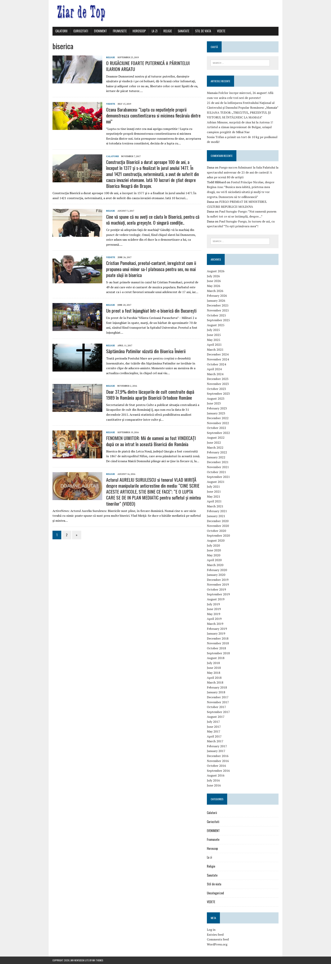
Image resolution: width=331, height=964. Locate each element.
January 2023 (216, 413)
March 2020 (215, 565)
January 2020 (216, 575)
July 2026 (213, 276)
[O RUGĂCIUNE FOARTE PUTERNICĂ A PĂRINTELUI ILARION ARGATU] (77, 81)
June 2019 (214, 609)
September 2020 (218, 535)
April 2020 (214, 560)
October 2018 (216, 648)
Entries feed (215, 934)
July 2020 (213, 545)
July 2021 (213, 486)
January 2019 (216, 633)
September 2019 (218, 594)
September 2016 (218, 770)
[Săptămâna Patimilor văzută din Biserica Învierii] (77, 369)
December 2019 (218, 580)
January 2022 (216, 457)
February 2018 (217, 687)
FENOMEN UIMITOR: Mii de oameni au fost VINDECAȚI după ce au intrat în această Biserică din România (151, 440)
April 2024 (214, 369)
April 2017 (214, 736)
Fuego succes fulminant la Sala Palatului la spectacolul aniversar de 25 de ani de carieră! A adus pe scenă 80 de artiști (242, 172)
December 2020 (218, 521)
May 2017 (213, 731)
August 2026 (215, 271)
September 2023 (218, 393)
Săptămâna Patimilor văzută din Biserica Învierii (146, 351)
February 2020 (217, 570)
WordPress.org (217, 944)
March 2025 (215, 349)
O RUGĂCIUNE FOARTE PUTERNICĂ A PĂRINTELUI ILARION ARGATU (148, 65)
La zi (154, 31)
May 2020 (213, 555)
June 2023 (214, 403)
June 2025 (214, 335)
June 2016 (214, 785)
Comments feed (218, 939)
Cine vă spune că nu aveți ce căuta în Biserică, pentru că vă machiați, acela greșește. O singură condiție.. (152, 219)
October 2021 (216, 472)
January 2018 (216, 692)
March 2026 (215, 291)
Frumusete (120, 31)
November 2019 (218, 584)
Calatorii (61, 31)
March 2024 (215, 374)
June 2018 (214, 668)
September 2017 (218, 712)
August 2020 (215, 540)
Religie (167, 31)
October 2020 (216, 531)
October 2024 (216, 364)
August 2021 (215, 482)
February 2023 (217, 408)
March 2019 (215, 624)
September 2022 (218, 433)
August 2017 (215, 717)
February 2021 (217, 511)
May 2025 (213, 340)
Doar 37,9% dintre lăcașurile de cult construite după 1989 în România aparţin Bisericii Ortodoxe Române (150, 394)
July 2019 (213, 604)
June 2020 (214, 550)
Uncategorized (215, 893)
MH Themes (97, 960)
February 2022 (217, 452)
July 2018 (213, 663)
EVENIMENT (100, 31)
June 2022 (214, 442)
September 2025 (218, 320)
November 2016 (218, 761)
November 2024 (218, 359)
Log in (211, 929)
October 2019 (216, 589)
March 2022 (215, 447)
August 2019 (215, 599)
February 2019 (217, 629)
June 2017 (214, 726)
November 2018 (218, 643)
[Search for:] (240, 62)
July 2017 (213, 722)
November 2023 (218, 384)
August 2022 (215, 437)
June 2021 (214, 491)
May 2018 (213, 673)
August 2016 (215, 775)
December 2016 (218, 756)
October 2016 (216, 766)
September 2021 (218, 477)
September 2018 (218, 653)
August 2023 (215, 398)
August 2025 (215, 325)
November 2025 (218, 310)
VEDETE (221, 31)
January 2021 (216, 516)
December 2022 (218, 418)
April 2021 (214, 501)
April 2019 (214, 619)
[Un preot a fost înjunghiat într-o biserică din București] (77, 328)
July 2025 (213, 330)
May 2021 (213, 496)
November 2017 (218, 702)
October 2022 (216, 428)
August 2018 (215, 658)
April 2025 (214, 344)
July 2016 (213, 780)
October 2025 (216, 315)
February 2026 (217, 295)
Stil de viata (203, 31)
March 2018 (215, 682)
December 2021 (218, 462)
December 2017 (218, 697)
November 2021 (218, 467)
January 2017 (216, 751)
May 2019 (213, 614)
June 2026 (214, 281)
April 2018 (214, 678)
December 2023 (218, 379)
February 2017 (217, 746)
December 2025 (218, 305)
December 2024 (218, 354)
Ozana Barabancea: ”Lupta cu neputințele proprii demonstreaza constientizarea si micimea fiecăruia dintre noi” (153, 115)
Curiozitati (80, 31)
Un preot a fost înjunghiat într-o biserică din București (151, 310)
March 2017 (215, 741)
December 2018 (218, 638)
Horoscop (139, 31)
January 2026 (216, 300)
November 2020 (218, 526)
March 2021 (215, 506)
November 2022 (218, 423)
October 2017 (216, 707)
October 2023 (216, 389)
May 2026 (213, 286)
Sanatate (183, 31)
